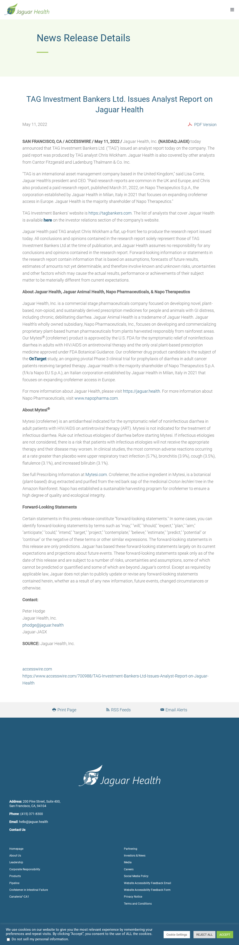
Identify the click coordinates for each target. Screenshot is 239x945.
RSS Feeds (120, 709)
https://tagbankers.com (110, 213)
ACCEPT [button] (224, 934)
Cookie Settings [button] (176, 934)
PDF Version (205, 124)
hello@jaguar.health (33, 822)
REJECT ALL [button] (204, 934)
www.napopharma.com (96, 398)
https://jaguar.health (141, 391)
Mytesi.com (96, 474)
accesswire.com (37, 668)
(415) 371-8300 (31, 814)
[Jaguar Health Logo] (27, 4)
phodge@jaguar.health (43, 625)
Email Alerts (176, 709)
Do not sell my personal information (40, 939)
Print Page (66, 709)
